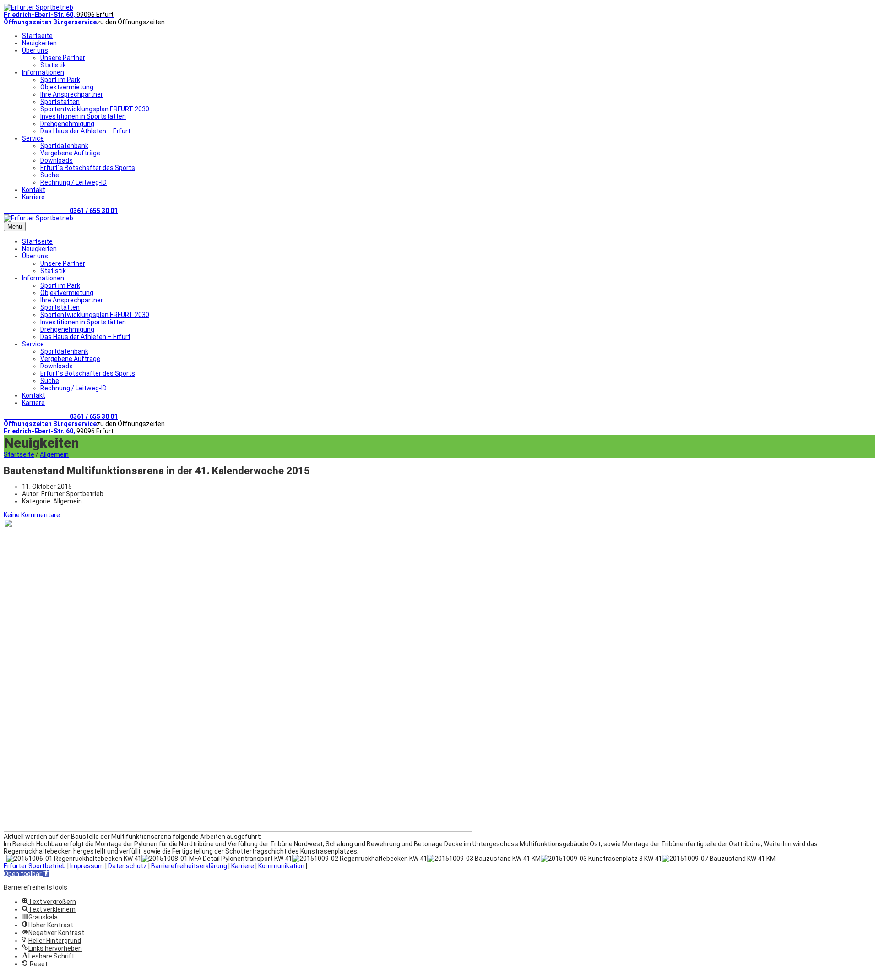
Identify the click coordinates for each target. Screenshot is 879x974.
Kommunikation (281, 866)
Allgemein (54, 454)
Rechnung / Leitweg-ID (73, 182)
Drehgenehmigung (67, 123)
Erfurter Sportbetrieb (35, 866)
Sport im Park (60, 79)
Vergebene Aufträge (70, 153)
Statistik (53, 65)
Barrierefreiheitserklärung (189, 866)
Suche (49, 175)
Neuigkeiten (39, 43)
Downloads (56, 160)
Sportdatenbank (64, 145)
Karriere (33, 197)
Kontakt (33, 189)
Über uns (35, 50)
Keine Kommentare (32, 515)
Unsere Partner (62, 57)
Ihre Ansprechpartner (71, 94)
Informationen (43, 72)
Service (33, 138)
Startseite (37, 35)
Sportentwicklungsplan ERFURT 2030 (94, 109)
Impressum (87, 866)
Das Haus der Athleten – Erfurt (85, 131)
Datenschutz (127, 866)
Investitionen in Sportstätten (83, 116)
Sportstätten (60, 101)
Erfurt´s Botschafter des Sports (87, 167)
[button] (26, 873)
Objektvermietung (66, 87)
